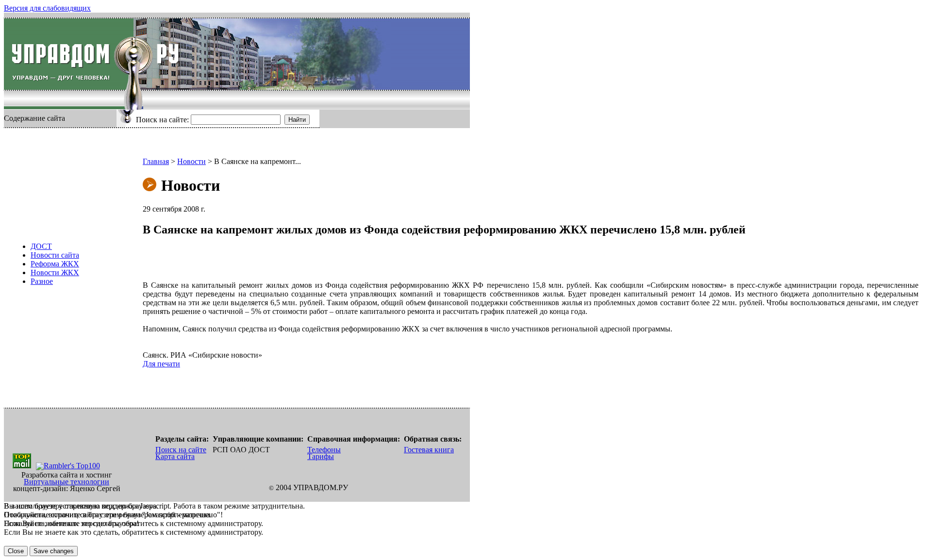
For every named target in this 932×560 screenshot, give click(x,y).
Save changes (53, 551)
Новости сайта (55, 255)
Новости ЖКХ (55, 272)
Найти (297, 119)
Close (16, 551)
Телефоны (324, 449)
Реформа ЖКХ (55, 264)
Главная (156, 161)
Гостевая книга (429, 449)
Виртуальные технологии (66, 482)
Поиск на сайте (180, 449)
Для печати (161, 364)
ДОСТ (41, 246)
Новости (191, 161)
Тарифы (320, 456)
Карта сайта (175, 456)
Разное (42, 281)
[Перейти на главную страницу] (68, 54)
